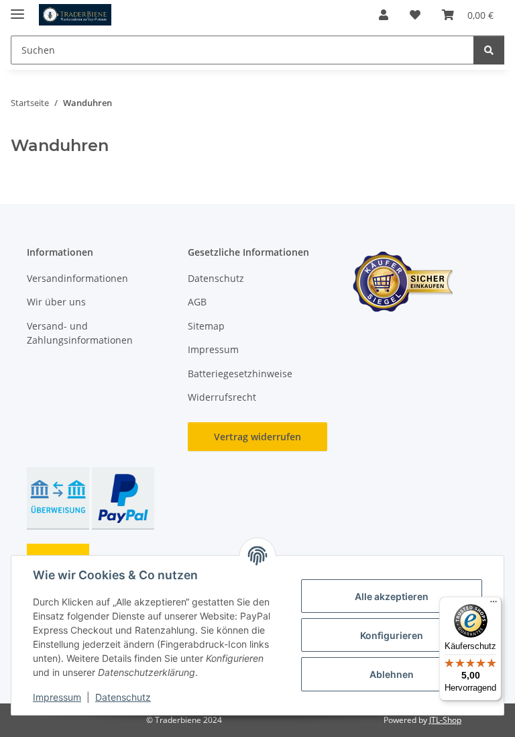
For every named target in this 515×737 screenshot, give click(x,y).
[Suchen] (488, 50)
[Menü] (493, 605)
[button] (383, 14)
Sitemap (206, 326)
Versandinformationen (77, 278)
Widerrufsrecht (222, 397)
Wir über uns (56, 301)
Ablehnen (391, 674)
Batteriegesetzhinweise (240, 373)
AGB (197, 301)
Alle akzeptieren (391, 596)
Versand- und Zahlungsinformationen (80, 333)
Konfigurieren (391, 635)
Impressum (57, 697)
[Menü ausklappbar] (17, 8)
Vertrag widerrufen (257, 436)
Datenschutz (123, 697)
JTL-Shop (445, 720)
